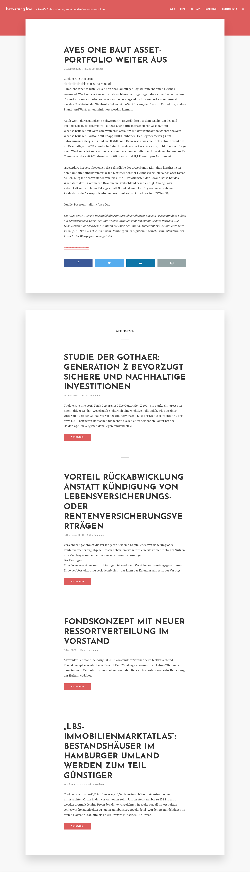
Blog (172, 9)
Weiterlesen (77, 437)
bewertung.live (19, 9)
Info (183, 9)
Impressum (211, 9)
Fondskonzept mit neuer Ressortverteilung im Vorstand (124, 632)
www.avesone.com (76, 247)
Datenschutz (229, 9)
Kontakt (195, 9)
